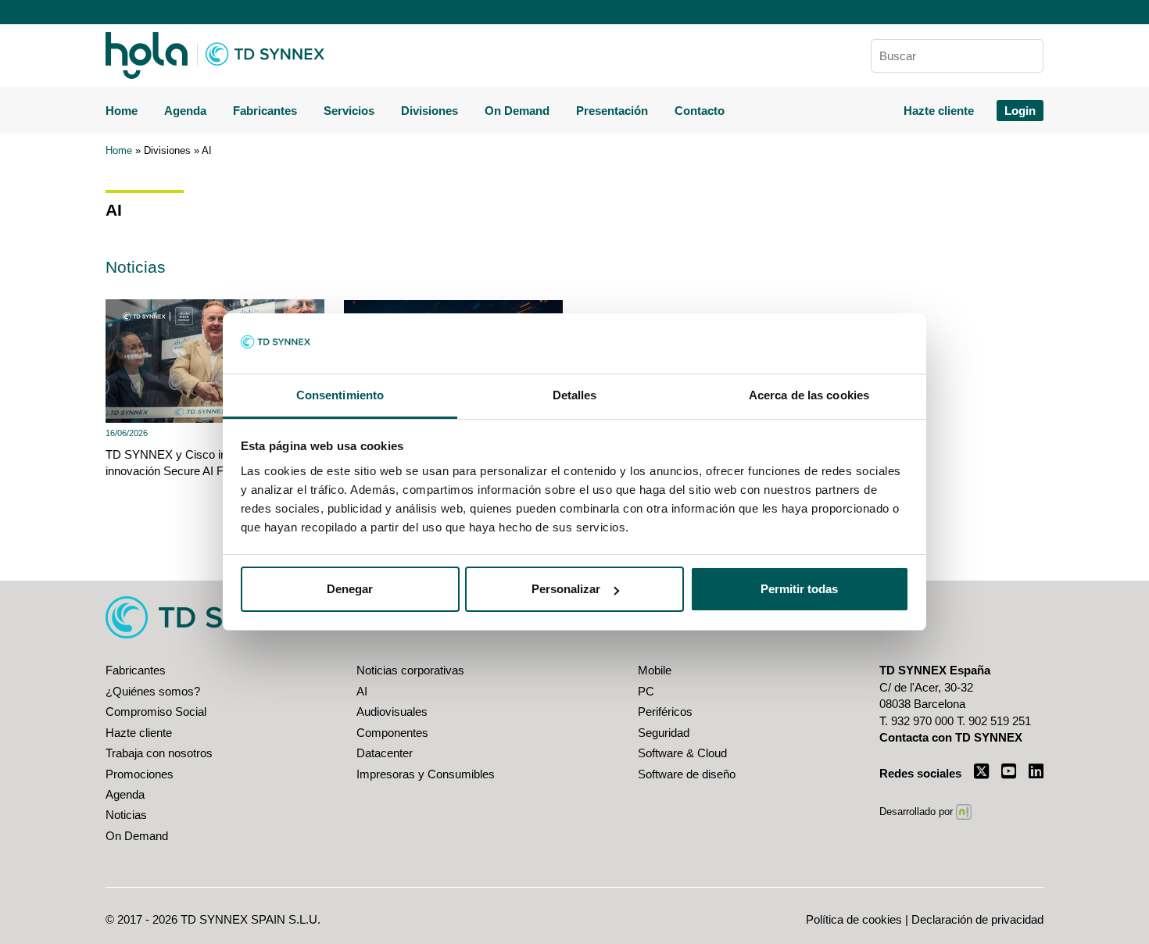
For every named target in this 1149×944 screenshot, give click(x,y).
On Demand (517, 110)
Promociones (140, 774)
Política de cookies (854, 919)
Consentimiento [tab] (340, 395)
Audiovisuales (392, 711)
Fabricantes (265, 110)
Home (122, 110)
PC (646, 691)
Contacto (700, 110)
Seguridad (663, 732)
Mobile (654, 670)
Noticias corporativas (410, 670)
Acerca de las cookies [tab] (809, 395)
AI (361, 691)
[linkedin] (1036, 771)
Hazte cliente (939, 110)
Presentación (612, 110)
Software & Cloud (682, 753)
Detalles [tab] (575, 395)
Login (1020, 110)
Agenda (185, 110)
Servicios (349, 110)
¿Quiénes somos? (153, 691)
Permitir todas (799, 588)
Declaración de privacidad (977, 919)
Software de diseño (687, 774)
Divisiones (429, 110)
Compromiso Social (156, 711)
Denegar (350, 588)
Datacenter (384, 753)
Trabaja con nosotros (159, 753)
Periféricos (665, 711)
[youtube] (1008, 771)
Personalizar (566, 588)
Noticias (126, 814)
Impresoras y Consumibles (425, 774)
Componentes (392, 732)
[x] (981, 771)
